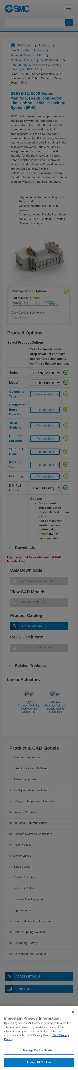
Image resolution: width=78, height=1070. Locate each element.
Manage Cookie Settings (39, 1050)
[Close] (73, 1011)
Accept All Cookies (39, 1062)
